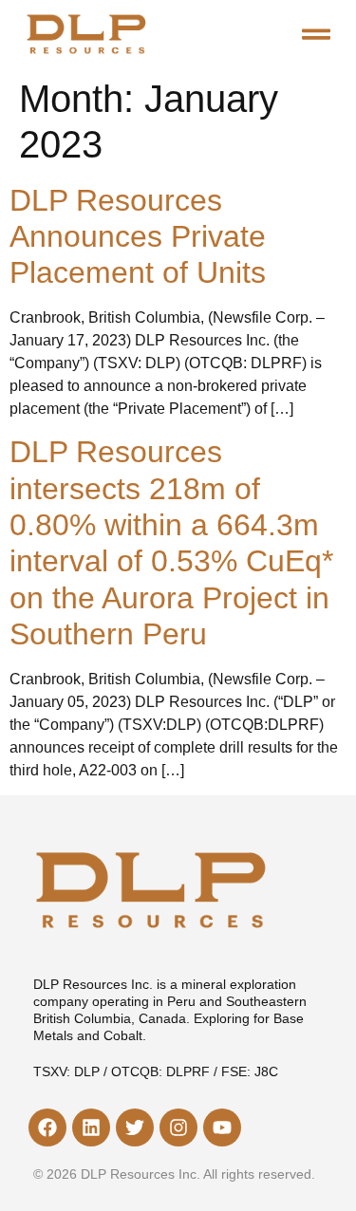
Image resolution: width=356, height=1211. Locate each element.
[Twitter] (135, 1127)
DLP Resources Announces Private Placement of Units (137, 236)
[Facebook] (47, 1127)
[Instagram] (178, 1127)
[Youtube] (222, 1127)
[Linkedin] (91, 1127)
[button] (315, 33)
